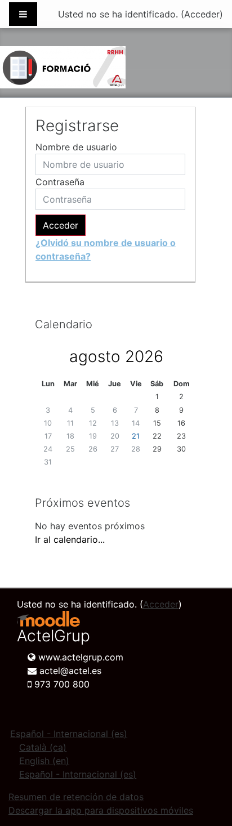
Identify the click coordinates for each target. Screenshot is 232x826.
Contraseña (59, 181)
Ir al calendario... (70, 539)
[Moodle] (48, 619)
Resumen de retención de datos (76, 796)
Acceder (202, 14)
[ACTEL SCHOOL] (63, 67)
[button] (206, 770)
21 (136, 436)
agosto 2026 (116, 356)
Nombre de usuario (76, 147)
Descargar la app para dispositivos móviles (100, 810)
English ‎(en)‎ (44, 760)
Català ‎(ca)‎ (42, 747)
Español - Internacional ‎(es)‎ (68, 733)
